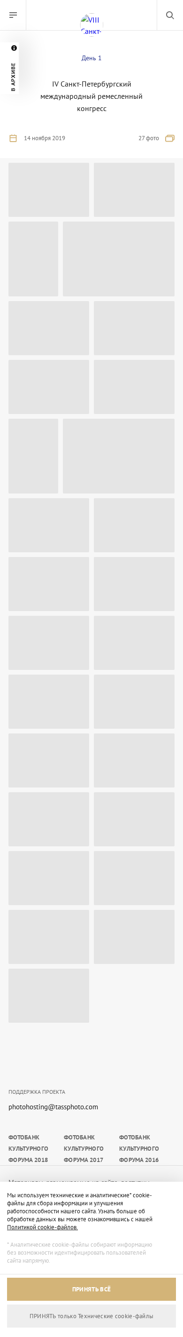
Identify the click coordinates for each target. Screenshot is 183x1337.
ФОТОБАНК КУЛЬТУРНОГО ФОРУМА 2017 (84, 1148)
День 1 (92, 58)
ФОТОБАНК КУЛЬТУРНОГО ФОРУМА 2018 (28, 1148)
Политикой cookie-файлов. (42, 1227)
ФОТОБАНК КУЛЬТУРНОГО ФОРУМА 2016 (139, 1148)
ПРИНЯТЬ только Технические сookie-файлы (92, 1316)
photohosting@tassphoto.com (53, 1106)
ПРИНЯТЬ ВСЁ (91, 1289)
